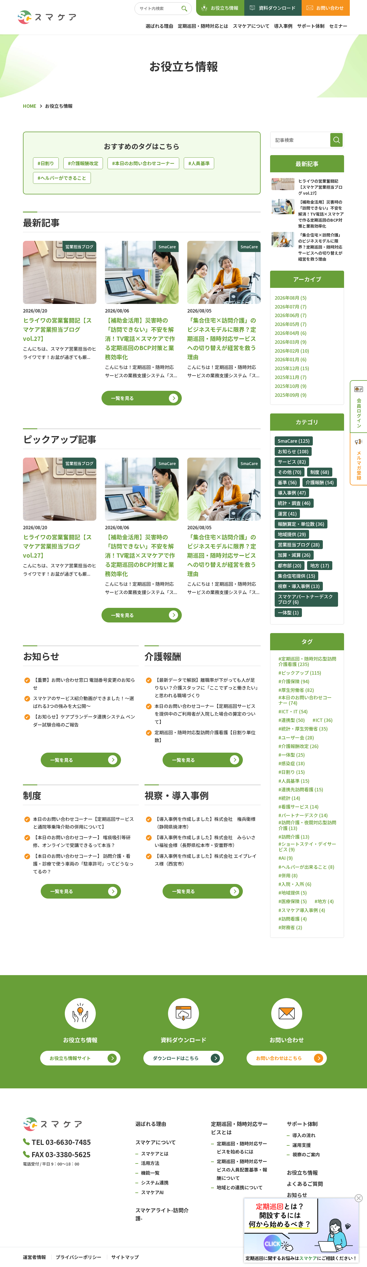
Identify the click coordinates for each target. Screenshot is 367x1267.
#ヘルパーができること (62, 177)
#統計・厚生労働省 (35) (303, 728)
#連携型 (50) (291, 720)
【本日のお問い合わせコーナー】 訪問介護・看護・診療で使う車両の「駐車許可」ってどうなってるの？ (83, 863)
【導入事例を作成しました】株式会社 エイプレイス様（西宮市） (206, 859)
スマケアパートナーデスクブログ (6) (305, 599)
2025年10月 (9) (291, 385)
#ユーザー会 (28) (296, 737)
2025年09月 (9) (291, 394)
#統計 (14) (289, 798)
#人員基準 (199, 163)
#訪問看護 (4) (292, 919)
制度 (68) (319, 471)
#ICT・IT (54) (293, 711)
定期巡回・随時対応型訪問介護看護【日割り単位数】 (205, 736)
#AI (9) (285, 858)
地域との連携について (240, 1187)
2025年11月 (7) (291, 377)
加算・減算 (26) (294, 554)
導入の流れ (303, 1135)
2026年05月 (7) (291, 324)
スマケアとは (155, 1153)
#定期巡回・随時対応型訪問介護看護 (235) (307, 661)
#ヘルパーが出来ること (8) (306, 867)
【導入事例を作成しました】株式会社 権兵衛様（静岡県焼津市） (205, 822)
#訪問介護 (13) (293, 837)
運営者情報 (34, 1257)
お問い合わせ (330, 7)
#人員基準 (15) (293, 781)
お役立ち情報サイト (70, 1058)
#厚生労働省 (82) (296, 690)
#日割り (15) (291, 772)
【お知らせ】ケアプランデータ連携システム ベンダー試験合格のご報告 (84, 720)
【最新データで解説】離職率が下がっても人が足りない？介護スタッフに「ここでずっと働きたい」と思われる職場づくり (206, 687)
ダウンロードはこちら (176, 1058)
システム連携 (155, 1182)
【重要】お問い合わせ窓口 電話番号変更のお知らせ (84, 683)
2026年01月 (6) (291, 359)
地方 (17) (319, 565)
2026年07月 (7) (291, 306)
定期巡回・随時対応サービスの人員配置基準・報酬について (242, 1169)
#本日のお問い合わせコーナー (143, 163)
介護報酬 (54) (320, 482)
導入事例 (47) (292, 492)
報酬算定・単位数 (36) (301, 523)
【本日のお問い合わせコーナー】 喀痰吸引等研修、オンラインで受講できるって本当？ (81, 841)
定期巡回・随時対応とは (203, 25)
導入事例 (283, 25)
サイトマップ (125, 1257)
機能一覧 (150, 1172)
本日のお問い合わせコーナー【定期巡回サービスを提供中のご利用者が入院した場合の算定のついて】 (205, 713)
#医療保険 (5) (292, 901)
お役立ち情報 (224, 7)
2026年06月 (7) (291, 315)
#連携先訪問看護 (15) (300, 789)
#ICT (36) (323, 720)
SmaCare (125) (294, 440)
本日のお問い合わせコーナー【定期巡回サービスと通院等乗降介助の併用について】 (83, 822)
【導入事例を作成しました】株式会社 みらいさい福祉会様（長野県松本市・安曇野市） (205, 841)
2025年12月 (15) (292, 368)
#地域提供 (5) (292, 892)
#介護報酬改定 (83, 163)
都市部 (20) (289, 565)
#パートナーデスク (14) (303, 815)
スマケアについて (251, 25)
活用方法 (150, 1162)
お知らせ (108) (293, 451)
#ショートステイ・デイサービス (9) (307, 846)
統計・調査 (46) (294, 502)
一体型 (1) (288, 612)
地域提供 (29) (292, 534)
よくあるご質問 (305, 1183)
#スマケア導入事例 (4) (301, 910)
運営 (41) (287, 513)
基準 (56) (287, 482)
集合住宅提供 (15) (296, 575)
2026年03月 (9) (291, 341)
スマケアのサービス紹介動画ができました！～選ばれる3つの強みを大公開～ (83, 702)
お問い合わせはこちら (279, 1058)
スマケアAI (152, 1192)
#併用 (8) (288, 875)
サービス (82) (292, 461)
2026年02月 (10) (292, 350)
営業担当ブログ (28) (299, 544)
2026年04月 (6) (291, 332)
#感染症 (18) (291, 763)
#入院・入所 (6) (294, 884)
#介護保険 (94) (293, 681)
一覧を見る (122, 398)
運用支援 (301, 1144)
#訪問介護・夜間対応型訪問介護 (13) (307, 825)
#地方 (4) (324, 901)
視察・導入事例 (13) (299, 586)
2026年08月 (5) (291, 297)
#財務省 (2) (290, 927)
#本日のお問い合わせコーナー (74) (305, 700)
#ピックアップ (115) (299, 673)
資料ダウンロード (277, 7)
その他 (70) (289, 471)
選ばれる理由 (159, 25)
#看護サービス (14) (298, 806)
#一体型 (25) (291, 755)
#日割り (46, 163)
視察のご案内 (306, 1154)
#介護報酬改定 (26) (298, 746)
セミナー (338, 25)
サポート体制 (311, 25)
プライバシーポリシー (78, 1257)
